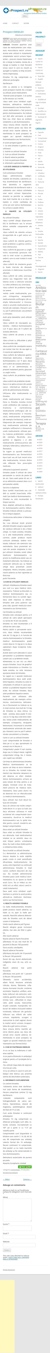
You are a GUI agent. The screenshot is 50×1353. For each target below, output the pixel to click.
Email (6, 1233)
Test (39, 254)
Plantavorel (39, 384)
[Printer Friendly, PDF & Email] (25, 1166)
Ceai (39, 135)
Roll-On (40, 205)
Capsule (41, 132)
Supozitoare (42, 246)
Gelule (40, 161)
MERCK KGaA (40, 360)
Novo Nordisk (41, 368)
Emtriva (27, 1179)
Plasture (41, 190)
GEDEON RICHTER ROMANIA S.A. (40, 333)
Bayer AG (39, 297)
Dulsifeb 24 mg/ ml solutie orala (41, 102)
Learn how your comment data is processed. (16, 1258)
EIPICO (41, 318)
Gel (39, 158)
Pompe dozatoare (9, 1270)
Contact (15, 23)
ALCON (38, 285)
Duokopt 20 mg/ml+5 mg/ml (41, 120)
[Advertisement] (7, 1316)
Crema (40, 144)
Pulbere (40, 202)
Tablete (40, 252)
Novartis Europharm (10, 1173)
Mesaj (5, 1197)
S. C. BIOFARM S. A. (41, 390)
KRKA (43, 354)
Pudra (40, 199)
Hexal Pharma (39, 342)
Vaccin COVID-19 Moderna (39, 62)
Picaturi (40, 188)
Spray (40, 237)
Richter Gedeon (41, 385)
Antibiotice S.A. (40, 293)
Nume (6, 1224)
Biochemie (39, 302)
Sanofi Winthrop (39, 395)
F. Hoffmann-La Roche (41, 328)
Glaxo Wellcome (41, 338)
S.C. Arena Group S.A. (40, 388)
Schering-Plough (39, 399)
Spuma (40, 240)
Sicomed (41, 406)
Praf (39, 196)
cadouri (40, 487)
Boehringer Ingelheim (40, 310)
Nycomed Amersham (41, 372)
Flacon (40, 156)
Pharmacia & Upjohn (40, 381)
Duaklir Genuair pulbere (39, 82)
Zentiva (38, 430)
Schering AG (41, 401)
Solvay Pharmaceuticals (41, 419)
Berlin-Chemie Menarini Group (41, 299)
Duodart (41, 108)
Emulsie (40, 150)
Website (6, 1241)
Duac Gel (41, 76)
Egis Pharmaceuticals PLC (41, 317)
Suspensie (41, 249)
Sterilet (40, 243)
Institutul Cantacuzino (41, 350)
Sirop (40, 208)
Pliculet (40, 193)
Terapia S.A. (41, 424)
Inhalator (41, 173)
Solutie (40, 211)
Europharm (40, 325)
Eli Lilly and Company (41, 320)
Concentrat (42, 141)
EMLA (6, 1179)
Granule (41, 164)
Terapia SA (40, 429)
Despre (26, 23)
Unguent (41, 269)
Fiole (39, 153)
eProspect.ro (37, 9)
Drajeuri (41, 147)
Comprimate (15, 1170)
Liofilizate (41, 176)
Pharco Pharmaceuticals (41, 378)
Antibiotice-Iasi (41, 289)
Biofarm (40, 305)
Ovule (40, 179)
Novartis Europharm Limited (40, 366)
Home (5, 23)
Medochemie (40, 358)
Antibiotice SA (40, 295)
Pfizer (44, 375)
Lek (37, 356)
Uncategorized (41, 266)
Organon (39, 375)
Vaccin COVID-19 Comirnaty (39, 70)
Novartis (40, 361)
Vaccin (40, 272)
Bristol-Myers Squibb (41, 314)
